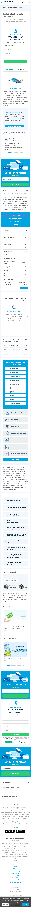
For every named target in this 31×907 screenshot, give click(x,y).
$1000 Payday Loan (15, 403)
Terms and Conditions (15, 882)
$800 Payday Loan (15, 396)
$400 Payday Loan (15, 380)
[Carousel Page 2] (11, 152)
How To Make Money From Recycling (13, 658)
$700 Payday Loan (15, 392)
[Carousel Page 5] (15, 152)
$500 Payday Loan (15, 384)
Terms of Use (22, 65)
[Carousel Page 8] (18, 665)
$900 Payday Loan (15, 399)
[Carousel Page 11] (22, 152)
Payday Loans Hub (11, 580)
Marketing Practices (15, 880)
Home (3, 7)
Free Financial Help (15, 871)
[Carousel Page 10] (21, 152)
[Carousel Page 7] (17, 152)
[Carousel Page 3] (12, 152)
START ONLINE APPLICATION (14, 126)
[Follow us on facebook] (14, 896)
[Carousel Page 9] (20, 152)
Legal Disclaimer (15, 875)
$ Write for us (15, 868)
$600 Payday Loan (15, 388)
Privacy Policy (17, 65)
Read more (5, 904)
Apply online (24, 288)
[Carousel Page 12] (23, 665)
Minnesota (15, 7)
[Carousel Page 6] (16, 152)
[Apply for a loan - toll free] (22, 2)
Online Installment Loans (14, 311)
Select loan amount (15, 179)
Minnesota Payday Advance (12, 112)
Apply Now (15, 459)
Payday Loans (9, 7)
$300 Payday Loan (15, 376)
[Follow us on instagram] (10, 896)
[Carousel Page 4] (14, 152)
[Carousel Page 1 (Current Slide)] (9, 152)
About (15, 866)
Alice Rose (12, 587)
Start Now (15, 61)
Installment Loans (15, 218)
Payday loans (12, 197)
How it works (15, 873)
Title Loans (15, 224)
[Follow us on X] (17, 896)
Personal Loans (15, 221)
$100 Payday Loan (15, 368)
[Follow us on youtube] (21, 896)
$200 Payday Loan (15, 372)
